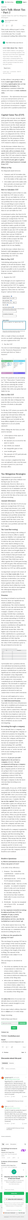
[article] (14, 1153)
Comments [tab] (5, 1063)
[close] (23, 1170)
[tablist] (8, 1063)
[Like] (2, 25)
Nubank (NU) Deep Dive (7, 1152)
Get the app (22, 1213)
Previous (6, 1052)
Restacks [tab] (11, 1063)
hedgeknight (8, 1077)
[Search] (25, 1144)
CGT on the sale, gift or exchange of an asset (13, 151)
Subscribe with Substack (15, 1199)
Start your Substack (10, 1213)
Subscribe (19, 2)
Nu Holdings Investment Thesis (9, 1149)
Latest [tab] (7, 1144)
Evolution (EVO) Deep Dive (8, 1165)
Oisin (6, 1106)
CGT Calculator (13, 251)
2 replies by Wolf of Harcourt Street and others (15, 1128)
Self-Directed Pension (12, 701)
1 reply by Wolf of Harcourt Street (14, 1101)
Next (23, 1052)
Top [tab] (3, 1144)
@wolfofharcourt (14, 1036)
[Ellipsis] (26, 1077)
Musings (3, 7)
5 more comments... (6, 1136)
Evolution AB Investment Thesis (9, 1162)
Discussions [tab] (13, 1144)
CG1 (2, 417)
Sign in (24, 2)
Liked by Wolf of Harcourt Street (13, 1079)
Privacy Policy (19, 1206)
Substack (6, 1216)
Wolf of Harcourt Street (11, 20)
